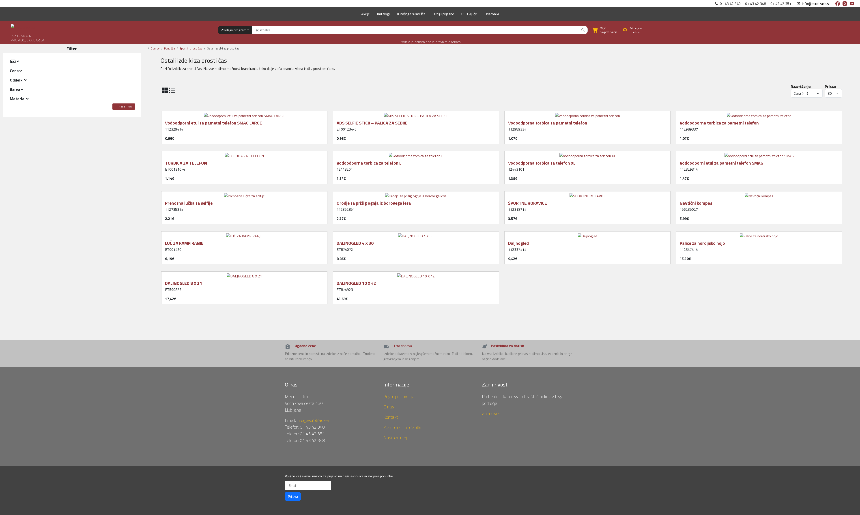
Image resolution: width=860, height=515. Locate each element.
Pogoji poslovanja (399, 396)
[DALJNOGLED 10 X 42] (416, 274)
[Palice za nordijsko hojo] (759, 234)
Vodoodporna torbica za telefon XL (541, 162)
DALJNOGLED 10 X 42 (356, 283)
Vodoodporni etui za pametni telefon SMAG (721, 162)
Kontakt (390, 417)
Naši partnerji (395, 437)
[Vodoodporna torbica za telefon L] (416, 154)
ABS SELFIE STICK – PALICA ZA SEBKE (372, 122)
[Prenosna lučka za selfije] (244, 194)
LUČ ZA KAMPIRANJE (184, 243)
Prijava (293, 496)
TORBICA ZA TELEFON (186, 162)
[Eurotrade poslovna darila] (23, 25)
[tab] (71, 61)
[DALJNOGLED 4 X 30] (416, 234)
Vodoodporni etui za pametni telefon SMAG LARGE (213, 122)
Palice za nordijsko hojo (702, 243)
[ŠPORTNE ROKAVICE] (588, 194)
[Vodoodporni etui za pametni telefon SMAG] (759, 154)
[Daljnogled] (587, 234)
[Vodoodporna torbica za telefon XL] (587, 154)
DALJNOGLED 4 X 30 (355, 243)
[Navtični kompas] (759, 194)
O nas (388, 406)
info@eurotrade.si (816, 3)
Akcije (365, 14)
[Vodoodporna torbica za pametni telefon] (587, 114)
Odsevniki (491, 14)
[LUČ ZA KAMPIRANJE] (244, 234)
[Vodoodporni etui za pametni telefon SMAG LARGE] (244, 114)
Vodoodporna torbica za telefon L (369, 162)
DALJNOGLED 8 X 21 (183, 283)
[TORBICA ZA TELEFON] (244, 154)
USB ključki (469, 14)
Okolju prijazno (443, 14)
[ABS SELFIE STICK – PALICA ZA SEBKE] (416, 114)
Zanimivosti (492, 413)
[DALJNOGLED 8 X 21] (244, 274)
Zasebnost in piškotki (402, 427)
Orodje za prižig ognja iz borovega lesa (374, 203)
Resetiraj (125, 106)
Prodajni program (233, 30)
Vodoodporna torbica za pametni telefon (547, 122)
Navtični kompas (696, 203)
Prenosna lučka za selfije (189, 203)
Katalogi (383, 14)
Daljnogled (518, 243)
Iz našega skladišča (411, 14)
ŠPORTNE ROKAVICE (527, 203)
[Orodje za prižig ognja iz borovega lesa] (416, 194)
